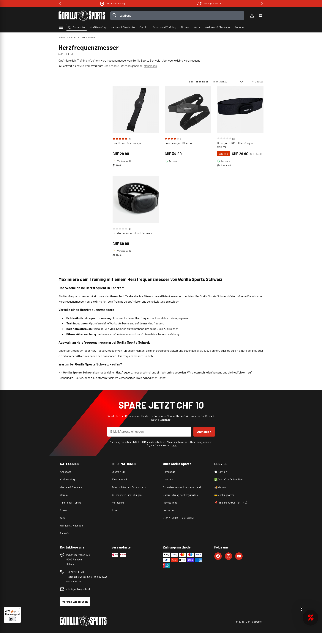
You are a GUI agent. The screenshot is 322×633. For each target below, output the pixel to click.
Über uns (168, 479)
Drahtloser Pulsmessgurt (128, 143)
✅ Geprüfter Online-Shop (228, 479)
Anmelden (204, 431)
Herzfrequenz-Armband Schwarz (132, 233)
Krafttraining (67, 479)
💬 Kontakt (220, 471)
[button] (260, 15)
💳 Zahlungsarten (224, 494)
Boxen (63, 510)
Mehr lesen (150, 66)
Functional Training (70, 502)
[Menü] (19, 609)
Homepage (169, 471)
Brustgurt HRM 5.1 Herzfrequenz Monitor (236, 145)
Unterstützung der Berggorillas (180, 494)
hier (175, 445)
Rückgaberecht (120, 479)
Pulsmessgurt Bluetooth (179, 143)
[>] (262, 3)
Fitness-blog (170, 502)
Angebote (65, 471)
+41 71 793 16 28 (75, 571)
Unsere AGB (118, 471)
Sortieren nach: (199, 81)
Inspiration (169, 510)
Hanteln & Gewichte (71, 487)
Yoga (63, 517)
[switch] (12, 619)
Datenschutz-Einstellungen (126, 494)
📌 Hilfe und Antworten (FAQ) (230, 502)
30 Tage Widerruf (213, 3)
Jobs (114, 510)
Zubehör (64, 533)
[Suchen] (114, 15)
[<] (60, 3)
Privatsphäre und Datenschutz (128, 487)
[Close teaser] (301, 609)
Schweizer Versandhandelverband (182, 487)
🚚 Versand (220, 487)
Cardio (72, 37)
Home (62, 37)
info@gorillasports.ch (78, 588)
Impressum (117, 502)
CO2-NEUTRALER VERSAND (179, 517)
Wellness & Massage (71, 525)
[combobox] (177, 15)
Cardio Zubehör (89, 37)
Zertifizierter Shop (116, 3)
